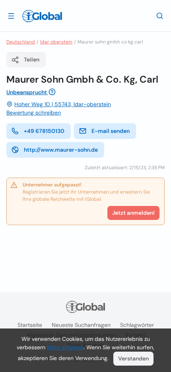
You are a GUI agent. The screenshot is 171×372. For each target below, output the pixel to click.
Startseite (29, 324)
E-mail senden (110, 131)
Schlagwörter (137, 324)
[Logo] (42, 16)
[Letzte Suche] (160, 16)
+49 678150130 (44, 131)
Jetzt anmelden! (133, 212)
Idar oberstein (56, 42)
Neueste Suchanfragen (81, 324)
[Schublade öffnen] (11, 16)
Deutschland (20, 42)
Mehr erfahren (65, 347)
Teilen (31, 59)
